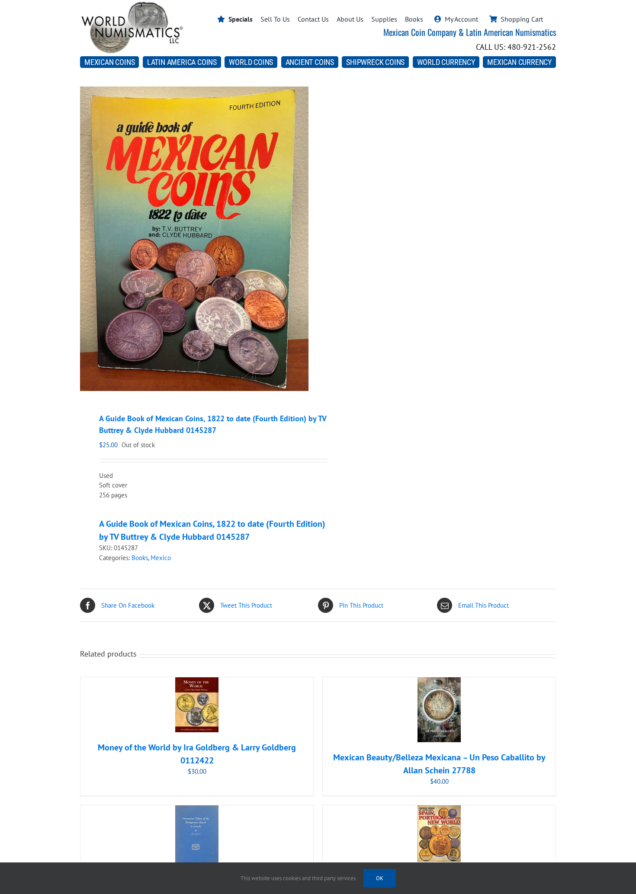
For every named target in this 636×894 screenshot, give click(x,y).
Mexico (161, 558)
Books (140, 558)
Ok (379, 878)
